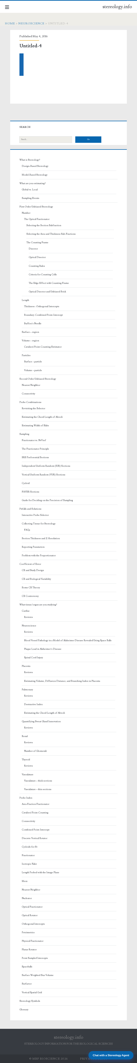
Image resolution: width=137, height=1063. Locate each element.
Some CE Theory (31, 587)
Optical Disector (37, 257)
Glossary (23, 1009)
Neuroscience (31, 23)
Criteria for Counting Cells (43, 274)
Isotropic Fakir (29, 864)
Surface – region (30, 332)
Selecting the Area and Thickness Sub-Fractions (51, 234)
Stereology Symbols (29, 1001)
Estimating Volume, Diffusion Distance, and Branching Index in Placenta (62, 681)
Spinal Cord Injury (33, 657)
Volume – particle (33, 370)
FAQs (27, 529)
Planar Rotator (29, 949)
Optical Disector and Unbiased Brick (47, 291)
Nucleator (27, 898)
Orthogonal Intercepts (33, 924)
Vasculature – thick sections (38, 780)
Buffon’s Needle (32, 323)
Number (26, 213)
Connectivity (28, 393)
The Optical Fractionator (36, 219)
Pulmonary (27, 689)
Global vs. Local (30, 189)
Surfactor (27, 983)
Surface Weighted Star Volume (38, 975)
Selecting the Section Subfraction (43, 225)
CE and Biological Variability (36, 579)
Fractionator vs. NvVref (34, 440)
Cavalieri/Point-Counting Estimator (43, 346)
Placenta (26, 666)
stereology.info (117, 7)
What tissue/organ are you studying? (38, 604)
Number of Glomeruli (35, 751)
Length (25, 300)
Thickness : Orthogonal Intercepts (41, 306)
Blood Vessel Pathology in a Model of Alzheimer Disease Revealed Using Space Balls (67, 640)
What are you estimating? (32, 183)
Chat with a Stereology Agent (111, 1055)
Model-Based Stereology (34, 174)
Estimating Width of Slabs (35, 425)
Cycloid (26, 483)
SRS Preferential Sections (35, 457)
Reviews (28, 617)
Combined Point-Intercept (35, 829)
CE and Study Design (33, 570)
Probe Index (25, 797)
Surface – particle (33, 361)
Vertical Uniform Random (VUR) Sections (43, 474)
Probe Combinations (30, 402)
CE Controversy (30, 596)
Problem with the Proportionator (39, 555)
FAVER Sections (30, 491)
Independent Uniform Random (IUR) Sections (46, 466)
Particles (26, 355)
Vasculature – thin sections (37, 789)
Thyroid (26, 759)
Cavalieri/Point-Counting (35, 812)
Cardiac (26, 610)
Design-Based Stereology (35, 166)
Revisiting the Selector (33, 408)
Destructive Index (33, 704)
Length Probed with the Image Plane (40, 872)
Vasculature (27, 774)
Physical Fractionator (32, 941)
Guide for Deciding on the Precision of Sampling (47, 500)
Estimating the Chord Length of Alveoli (42, 417)
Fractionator (28, 855)
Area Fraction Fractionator (35, 804)
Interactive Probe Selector (35, 515)
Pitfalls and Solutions (30, 508)
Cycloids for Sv (29, 846)
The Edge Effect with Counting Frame (49, 283)
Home (10, 23)
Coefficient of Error (30, 564)
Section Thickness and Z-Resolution (41, 538)
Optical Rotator (29, 915)
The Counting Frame (37, 242)
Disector (33, 248)
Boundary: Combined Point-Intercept (43, 315)
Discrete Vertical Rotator (34, 838)
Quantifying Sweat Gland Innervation (41, 721)
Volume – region (30, 340)
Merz (24, 881)
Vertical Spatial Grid (32, 992)
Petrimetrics (28, 932)
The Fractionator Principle (35, 448)
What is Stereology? (29, 159)
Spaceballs (27, 966)
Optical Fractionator (32, 906)
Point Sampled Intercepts (35, 958)
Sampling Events (30, 198)
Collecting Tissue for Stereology (38, 523)
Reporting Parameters (33, 547)
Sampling (24, 434)
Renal (25, 736)
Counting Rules (37, 266)
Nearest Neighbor (31, 385)
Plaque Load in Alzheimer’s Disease (42, 649)
